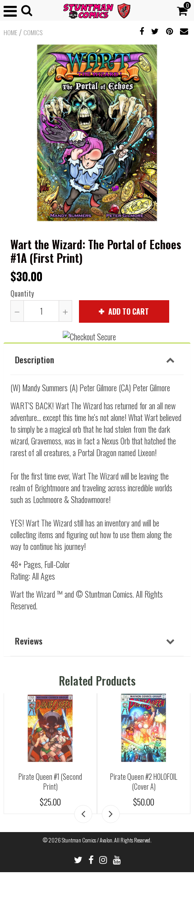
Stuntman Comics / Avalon (87, 840)
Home (10, 32)
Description (34, 359)
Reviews (28, 640)
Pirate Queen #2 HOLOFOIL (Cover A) (143, 781)
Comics (32, 32)
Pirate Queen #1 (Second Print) (50, 781)
